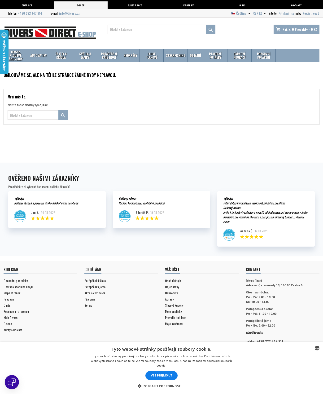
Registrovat (310, 13)
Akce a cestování (94, 292)
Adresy (169, 299)
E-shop (81, 5)
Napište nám (254, 332)
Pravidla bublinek (175, 317)
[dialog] (161, 368)
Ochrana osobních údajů (18, 286)
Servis (88, 305)
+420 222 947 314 (30, 13)
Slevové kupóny (174, 305)
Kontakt (253, 269)
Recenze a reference (16, 311)
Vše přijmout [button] (161, 375)
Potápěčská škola (95, 280)
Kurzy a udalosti (13, 329)
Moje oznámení (174, 323)
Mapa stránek (12, 292)
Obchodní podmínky (16, 280)
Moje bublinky (173, 311)
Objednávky (172, 286)
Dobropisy (171, 292)
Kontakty (296, 5)
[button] (161, 386)
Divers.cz (27, 5)
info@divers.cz (69, 13)
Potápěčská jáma (94, 286)
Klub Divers (10, 317)
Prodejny (188, 5)
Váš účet (172, 269)
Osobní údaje (173, 280)
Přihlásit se (286, 13)
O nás (242, 5)
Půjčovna (89, 299)
